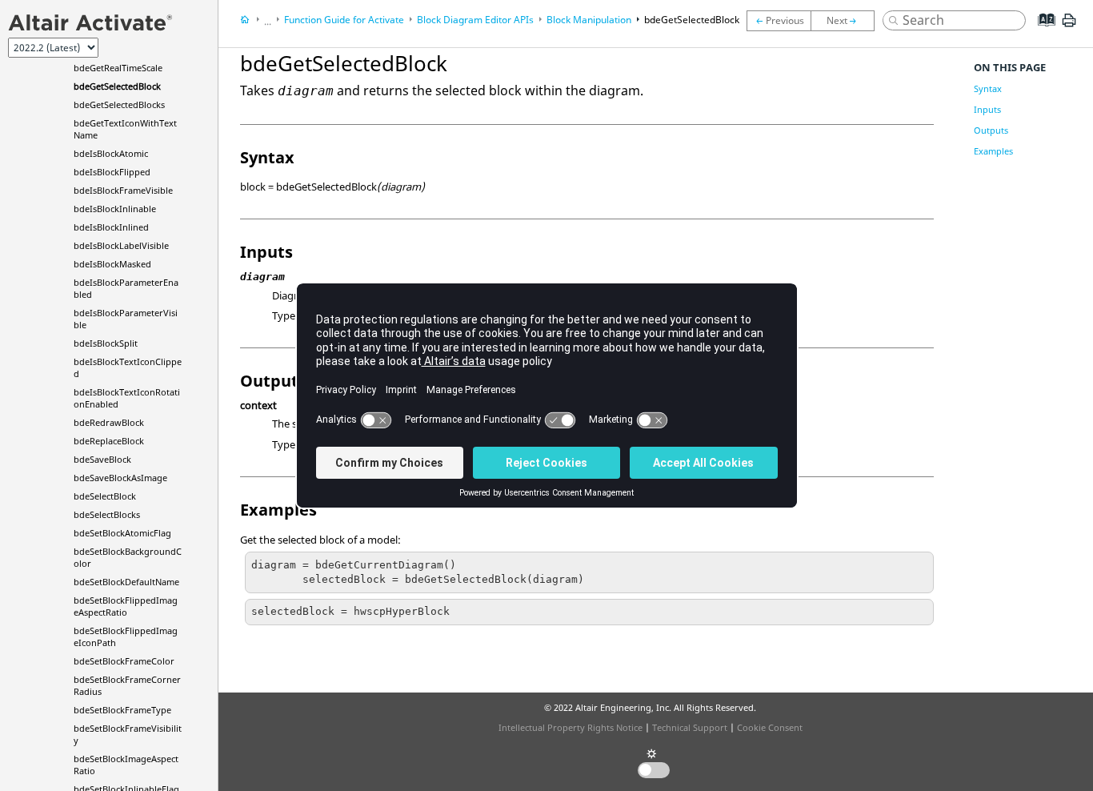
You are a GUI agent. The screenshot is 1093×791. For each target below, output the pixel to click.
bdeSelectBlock (105, 496)
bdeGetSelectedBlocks (119, 104)
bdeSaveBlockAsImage (120, 478)
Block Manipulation (588, 19)
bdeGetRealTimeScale (118, 68)
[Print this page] (1069, 26)
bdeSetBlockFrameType (122, 710)
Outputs (991, 130)
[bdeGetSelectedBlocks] (847, 20)
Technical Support (689, 727)
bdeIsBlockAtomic (111, 153)
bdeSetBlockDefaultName (126, 582)
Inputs (987, 109)
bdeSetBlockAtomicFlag (122, 533)
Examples (993, 151)
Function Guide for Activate (344, 19)
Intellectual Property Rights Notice (570, 727)
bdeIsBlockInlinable (115, 209)
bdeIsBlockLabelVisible (121, 245)
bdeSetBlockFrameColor (124, 661)
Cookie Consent (770, 727)
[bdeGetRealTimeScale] (779, 20)
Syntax (988, 88)
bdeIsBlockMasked (112, 264)
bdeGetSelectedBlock (117, 86)
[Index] (1041, 32)
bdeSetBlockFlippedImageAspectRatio (126, 606)
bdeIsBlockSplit (106, 343)
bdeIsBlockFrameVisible (123, 190)
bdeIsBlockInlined (111, 227)
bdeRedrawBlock (109, 422)
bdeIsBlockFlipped (112, 172)
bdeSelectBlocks (107, 514)
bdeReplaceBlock (109, 441)
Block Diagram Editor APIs (475, 19)
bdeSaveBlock (102, 459)
